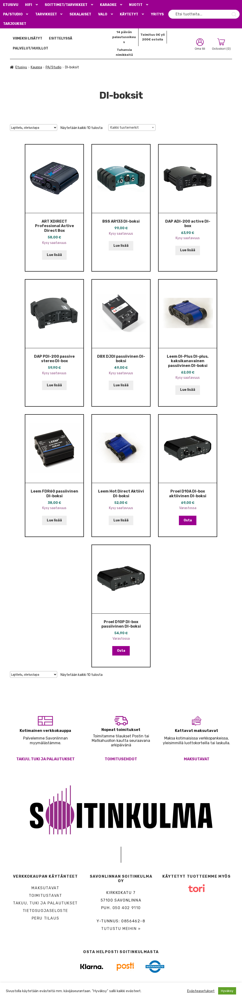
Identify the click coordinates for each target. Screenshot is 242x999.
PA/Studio (13, 14)
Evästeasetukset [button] (201, 991)
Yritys (157, 14)
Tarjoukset (14, 24)
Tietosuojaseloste (45, 910)
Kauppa (36, 67)
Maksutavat (196, 759)
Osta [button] (188, 520)
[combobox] (132, 127)
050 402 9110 (126, 908)
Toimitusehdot (121, 759)
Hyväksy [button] (227, 991)
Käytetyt (129, 14)
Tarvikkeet (46, 14)
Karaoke (108, 5)
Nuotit (136, 5)
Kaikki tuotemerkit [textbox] (124, 128)
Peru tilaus (45, 918)
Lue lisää (54, 255)
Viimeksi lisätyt (27, 38)
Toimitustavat (45, 895)
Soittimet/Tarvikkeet (66, 5)
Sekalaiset (80, 14)
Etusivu (10, 5)
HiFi (28, 5)
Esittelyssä (60, 38)
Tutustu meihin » (121, 928)
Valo (102, 14)
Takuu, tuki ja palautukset (45, 759)
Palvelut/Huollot (30, 48)
